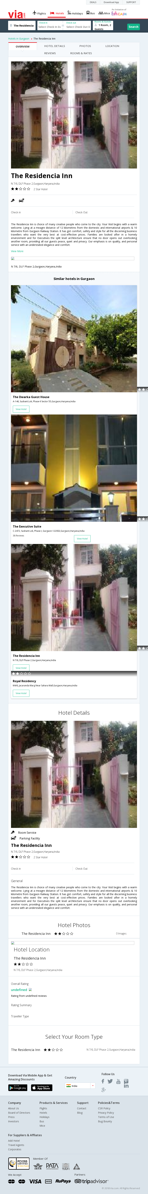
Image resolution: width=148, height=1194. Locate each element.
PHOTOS (85, 46)
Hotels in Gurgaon (18, 38)
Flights (43, 1108)
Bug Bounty (105, 1121)
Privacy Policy (106, 1112)
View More (17, 251)
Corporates (14, 1149)
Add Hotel (14, 1140)
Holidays (44, 1117)
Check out (71, 22)
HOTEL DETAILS (54, 46)
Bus (42, 1121)
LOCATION (112, 46)
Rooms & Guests (103, 21)
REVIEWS (50, 53)
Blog (79, 1112)
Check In (43, 22)
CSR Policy (104, 1108)
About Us (13, 1108)
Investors (13, 1121)
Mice (42, 1125)
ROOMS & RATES (81, 53)
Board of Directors (19, 1112)
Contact (81, 1108)
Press (11, 1117)
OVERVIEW (23, 46)
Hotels (43, 1112)
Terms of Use (106, 1117)
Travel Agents (16, 1145)
